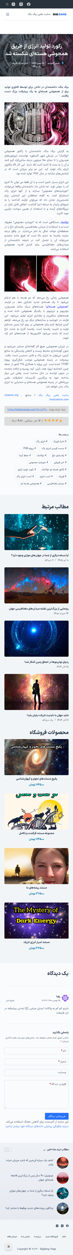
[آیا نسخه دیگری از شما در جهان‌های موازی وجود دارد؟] (36, 532)
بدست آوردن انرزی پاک (54, 448)
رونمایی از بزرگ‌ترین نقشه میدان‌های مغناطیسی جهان (39, 609)
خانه (64, 1237)
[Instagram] (13, 4)
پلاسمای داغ (59, 455)
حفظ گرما (25, 455)
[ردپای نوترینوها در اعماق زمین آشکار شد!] (36, 639)
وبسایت (62, 1072)
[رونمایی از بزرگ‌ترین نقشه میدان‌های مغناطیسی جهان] (36, 585)
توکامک (42, 455)
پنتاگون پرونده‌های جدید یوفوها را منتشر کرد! (29, 1208)
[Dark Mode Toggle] (8, 1246)
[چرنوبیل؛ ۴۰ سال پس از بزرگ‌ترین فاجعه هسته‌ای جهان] (63, 1178)
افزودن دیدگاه (58, 1084)
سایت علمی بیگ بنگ (39, 14)
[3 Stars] (53, 420)
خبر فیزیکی (60, 462)
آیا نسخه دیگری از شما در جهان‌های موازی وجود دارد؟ (40, 555)
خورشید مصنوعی (38, 462)
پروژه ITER (29, 448)
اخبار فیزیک (23, 63)
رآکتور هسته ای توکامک (54, 469)
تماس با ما (25, 1237)
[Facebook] (28, 4)
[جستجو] (7, 4)
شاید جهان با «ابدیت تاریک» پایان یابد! (48, 715)
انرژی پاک (42, 441)
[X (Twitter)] (21, 4)
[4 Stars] (49, 420)
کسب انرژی (46, 476)
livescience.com (59, 400)
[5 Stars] (45, 420)
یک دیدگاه (37, 66)
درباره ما (37, 1237)
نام (63, 1051)
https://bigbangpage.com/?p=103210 (27, 410)
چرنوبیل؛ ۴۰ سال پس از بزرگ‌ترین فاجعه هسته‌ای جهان (32, 1178)
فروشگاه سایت (51, 1237)
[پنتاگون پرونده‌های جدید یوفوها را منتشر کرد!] (63, 1208)
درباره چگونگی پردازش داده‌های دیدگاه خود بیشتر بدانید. (37, 1126)
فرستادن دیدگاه (56, 1116)
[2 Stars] (57, 420)
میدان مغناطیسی (57, 483)
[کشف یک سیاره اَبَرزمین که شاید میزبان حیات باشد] (63, 1163)
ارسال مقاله (12, 1237)
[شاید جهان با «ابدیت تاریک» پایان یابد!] (36, 692)
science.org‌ (11, 395)
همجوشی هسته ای (31, 483)
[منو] (7, 14)
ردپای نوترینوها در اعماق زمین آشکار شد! (47, 662)
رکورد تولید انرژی (27, 469)
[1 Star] (60, 421)
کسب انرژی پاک (25, 476)
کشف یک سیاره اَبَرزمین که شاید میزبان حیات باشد (29, 1163)
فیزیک (14, 63)
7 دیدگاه (49, 560)
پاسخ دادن (10, 1000)
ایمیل (62, 1062)
